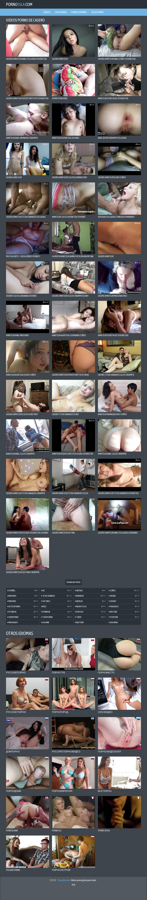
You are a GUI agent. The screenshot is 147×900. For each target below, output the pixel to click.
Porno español (79, 12)
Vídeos (46, 12)
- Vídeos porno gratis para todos (77, 880)
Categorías (61, 12)
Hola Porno (97, 12)
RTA (73, 884)
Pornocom (19, 4)
